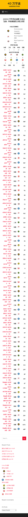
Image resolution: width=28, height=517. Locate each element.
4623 (5, 144)
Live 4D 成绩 (5, 465)
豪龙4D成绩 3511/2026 (8, 448)
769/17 (5, 199)
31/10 (5, 287)
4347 (5, 163)
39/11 (5, 277)
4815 (5, 130)
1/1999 (5, 388)
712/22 (5, 121)
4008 (5, 209)
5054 (5, 112)
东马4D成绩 (5, 482)
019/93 (5, 411)
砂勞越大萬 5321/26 (7, 459)
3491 (5, 241)
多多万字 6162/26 (7, 451)
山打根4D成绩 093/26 (8, 456)
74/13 (5, 245)
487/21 (5, 140)
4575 (5, 153)
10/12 (5, 264)
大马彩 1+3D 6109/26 (8, 454)
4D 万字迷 (14, 3)
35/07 (5, 305)
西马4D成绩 (5, 468)
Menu (6, 11)
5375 (5, 75)
